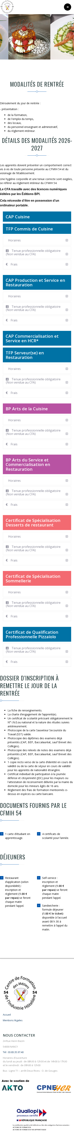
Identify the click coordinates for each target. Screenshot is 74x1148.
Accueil (7, 1014)
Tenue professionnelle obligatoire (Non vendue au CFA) (33, 252)
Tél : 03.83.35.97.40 (13, 1052)
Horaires (14, 240)
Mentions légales (13, 1020)
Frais (13, 264)
